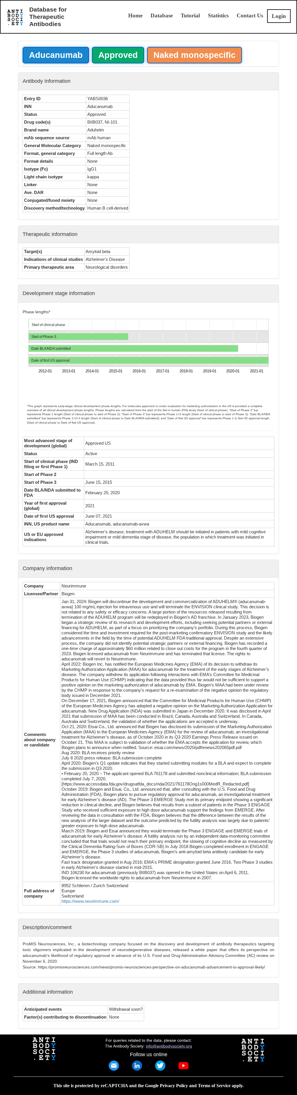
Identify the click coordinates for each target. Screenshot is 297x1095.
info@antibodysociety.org (169, 1046)
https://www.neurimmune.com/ (90, 901)
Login (279, 16)
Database (162, 15)
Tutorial (190, 15)
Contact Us (250, 15)
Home (135, 15)
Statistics (218, 15)
